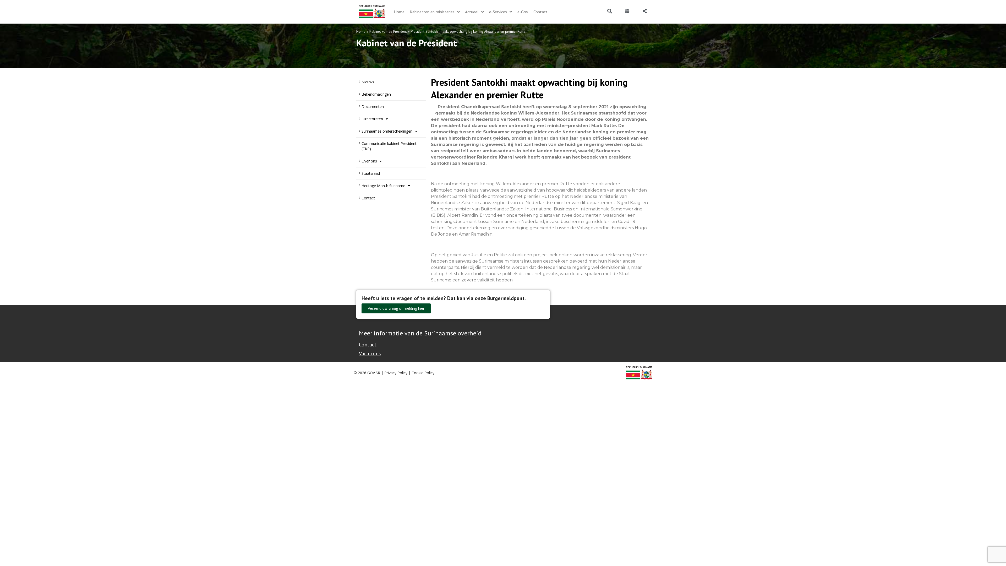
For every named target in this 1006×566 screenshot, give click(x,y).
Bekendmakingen (376, 94)
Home (360, 31)
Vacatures (370, 353)
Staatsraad (371, 173)
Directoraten (372, 118)
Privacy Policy (395, 372)
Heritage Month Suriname (383, 185)
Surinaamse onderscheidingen (387, 131)
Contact (368, 197)
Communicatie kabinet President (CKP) (389, 146)
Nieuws (368, 81)
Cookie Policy (423, 372)
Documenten (373, 106)
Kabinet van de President (388, 31)
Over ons (369, 161)
